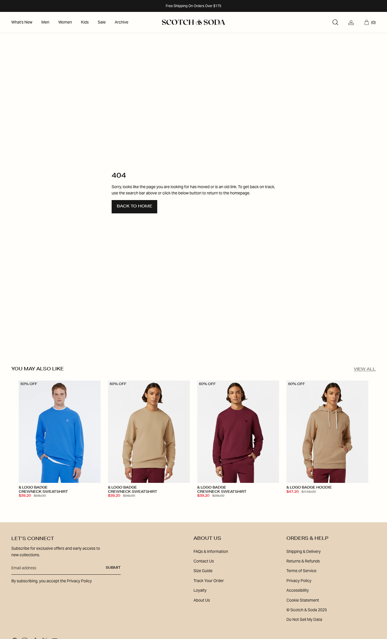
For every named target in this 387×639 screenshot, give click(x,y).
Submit (113, 568)
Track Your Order (209, 580)
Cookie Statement (302, 600)
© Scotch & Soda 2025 (306, 609)
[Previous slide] (27, 432)
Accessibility (297, 590)
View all (365, 369)
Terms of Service (301, 570)
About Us (202, 600)
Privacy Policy (298, 580)
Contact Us (204, 561)
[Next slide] (92, 432)
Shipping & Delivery (303, 551)
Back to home (134, 207)
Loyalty (200, 590)
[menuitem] (21, 22)
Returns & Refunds (303, 561)
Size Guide (203, 570)
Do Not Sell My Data (304, 619)
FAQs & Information (211, 551)
